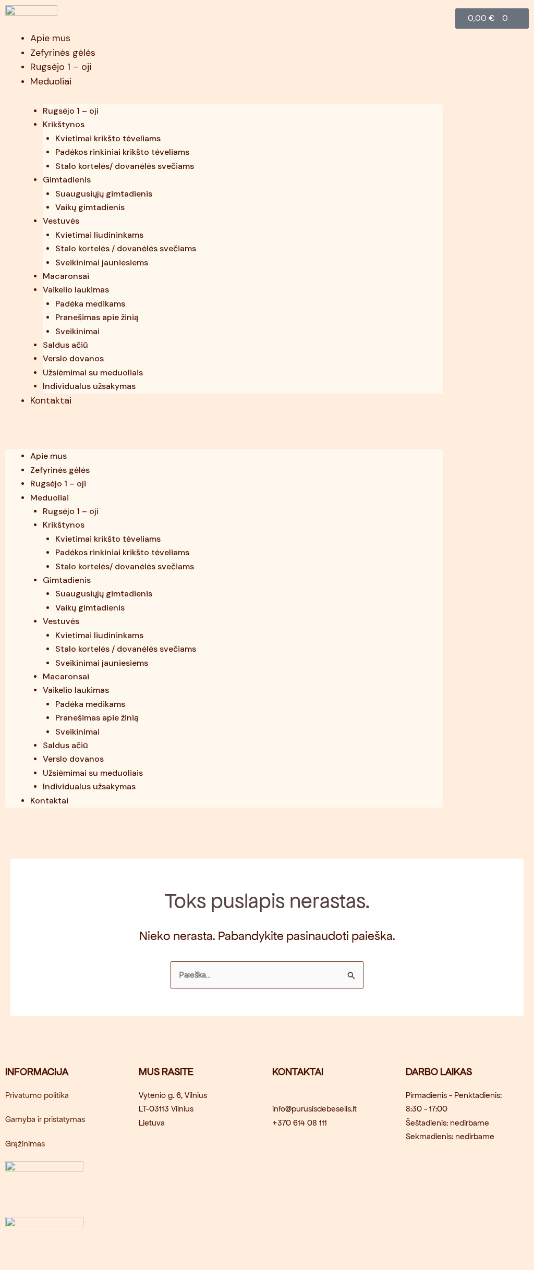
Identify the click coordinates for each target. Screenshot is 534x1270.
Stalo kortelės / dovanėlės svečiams (125, 248)
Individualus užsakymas (89, 386)
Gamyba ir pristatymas (45, 1119)
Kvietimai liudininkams (99, 234)
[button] (224, 427)
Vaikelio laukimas (76, 289)
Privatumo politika (37, 1095)
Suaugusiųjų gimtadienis (103, 193)
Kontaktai (50, 400)
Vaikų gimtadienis (90, 207)
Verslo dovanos (73, 358)
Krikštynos (63, 124)
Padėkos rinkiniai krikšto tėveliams (122, 151)
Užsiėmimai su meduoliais (93, 372)
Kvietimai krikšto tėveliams (108, 138)
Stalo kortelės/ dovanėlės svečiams (124, 166)
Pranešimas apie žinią (97, 317)
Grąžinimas (25, 1144)
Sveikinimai (77, 331)
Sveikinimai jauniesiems (101, 262)
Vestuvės (61, 220)
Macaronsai (66, 276)
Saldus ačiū (65, 344)
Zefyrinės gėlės (62, 52)
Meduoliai (50, 81)
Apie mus (50, 38)
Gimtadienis (67, 179)
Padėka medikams (90, 303)
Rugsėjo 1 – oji (60, 66)
